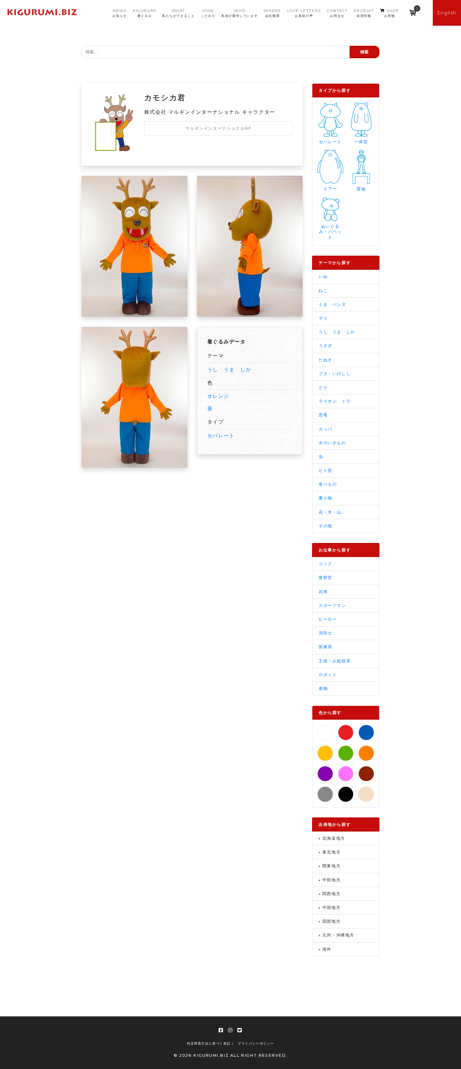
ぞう (323, 318)
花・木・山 (330, 512)
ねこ (323, 290)
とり (323, 387)
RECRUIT (364, 13)
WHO (239, 13)
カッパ (325, 429)
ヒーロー (328, 619)
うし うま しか (229, 369)
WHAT (178, 13)
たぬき (325, 359)
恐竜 (323, 415)
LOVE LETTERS (304, 13)
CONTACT (337, 13)
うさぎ (325, 345)
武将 (323, 591)
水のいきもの (332, 443)
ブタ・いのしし (335, 373)
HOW (208, 13)
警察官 (325, 577)
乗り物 (325, 498)
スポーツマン (332, 605)
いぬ (323, 276)
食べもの (328, 484)
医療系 (325, 646)
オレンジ (218, 396)
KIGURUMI (144, 13)
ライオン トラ (335, 401)
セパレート (221, 435)
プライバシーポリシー (256, 1043)
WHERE (272, 13)
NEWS (119, 13)
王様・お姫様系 (335, 661)
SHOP (391, 13)
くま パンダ (332, 304)
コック (325, 563)
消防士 (325, 633)
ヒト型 (325, 470)
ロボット (328, 674)
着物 (323, 688)
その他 (325, 526)
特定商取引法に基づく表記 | (210, 1043)
